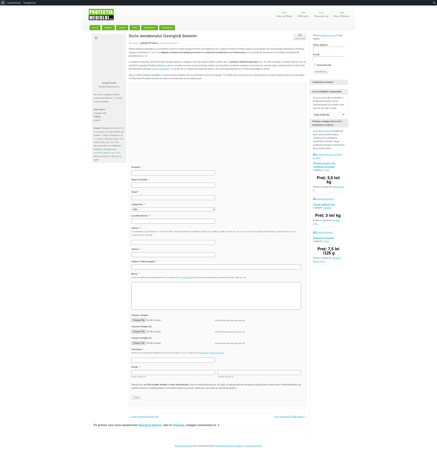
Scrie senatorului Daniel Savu (144, 416)
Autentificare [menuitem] (14, 2)
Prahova (178, 425)
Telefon (136, 249)
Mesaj (135, 274)
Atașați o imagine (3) (141, 338)
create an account (328, 35)
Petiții (134, 27)
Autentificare (149, 27)
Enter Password (139, 377)
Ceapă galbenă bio (324, 204)
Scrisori (122, 27)
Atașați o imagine (139, 315)
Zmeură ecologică (323, 237)
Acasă (95, 27)
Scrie (284, 14)
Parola (135, 367)
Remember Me (323, 65)
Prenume (137, 167)
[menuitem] (3, 2)
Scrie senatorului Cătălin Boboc (290, 416)
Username (137, 349)
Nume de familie (140, 179)
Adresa (136, 228)
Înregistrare (167, 27)
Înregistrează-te (182, 446)
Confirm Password (226, 377)
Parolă (316, 54)
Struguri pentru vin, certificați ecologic (324, 165)
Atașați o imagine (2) (141, 326)
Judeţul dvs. (138, 204)
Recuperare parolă (216, 353)
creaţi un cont (115, 152)
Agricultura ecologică (323, 131)
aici (134, 75)
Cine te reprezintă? (161, 69)
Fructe (326, 170)
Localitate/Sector (140, 216)
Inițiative (108, 27)
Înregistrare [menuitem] (30, 2)
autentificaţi (98, 152)
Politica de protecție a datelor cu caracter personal (239, 446)
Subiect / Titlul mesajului (144, 261)
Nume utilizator (320, 45)
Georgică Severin (149, 425)
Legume (327, 208)
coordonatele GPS (188, 277)
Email (135, 192)
